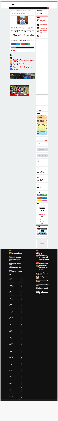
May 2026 (16, 279)
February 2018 (16, 396)
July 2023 (16, 319)
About (45, 399)
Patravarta (21, 399)
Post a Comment (13, 50)
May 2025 (16, 293)
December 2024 (16, 299)
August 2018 (16, 389)
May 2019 (16, 378)
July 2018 (16, 390)
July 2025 (16, 291)
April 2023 (16, 323)
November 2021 (16, 343)
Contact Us (48, 399)
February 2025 (16, 297)
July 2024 (16, 305)
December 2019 (16, 370)
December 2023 (16, 313)
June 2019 (16, 377)
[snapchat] (39, 200)
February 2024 (16, 311)
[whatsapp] (46, 1)
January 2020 (16, 369)
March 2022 (16, 338)
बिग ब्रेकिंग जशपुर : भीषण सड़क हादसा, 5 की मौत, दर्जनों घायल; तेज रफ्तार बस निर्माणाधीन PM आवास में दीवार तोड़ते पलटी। (43, 285)
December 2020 (16, 356)
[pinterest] (47, 1)
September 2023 (16, 317)
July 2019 (16, 376)
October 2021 (16, 344)
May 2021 (16, 350)
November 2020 (16, 357)
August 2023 (16, 318)
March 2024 (16, 310)
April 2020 (16, 365)
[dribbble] (44, 200)
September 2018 (16, 388)
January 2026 (16, 284)
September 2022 (16, 331)
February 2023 (16, 325)
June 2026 (16, 278)
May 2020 (16, 364)
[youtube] (44, 195)
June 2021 (16, 349)
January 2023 (16, 326)
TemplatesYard (15, 399)
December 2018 (16, 384)
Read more (40, 123)
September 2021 (16, 345)
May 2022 (16, 336)
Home (11, 10)
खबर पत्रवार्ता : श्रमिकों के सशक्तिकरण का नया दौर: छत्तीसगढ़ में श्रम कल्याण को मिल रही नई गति (41, 129)
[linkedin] (44, 198)
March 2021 (16, 352)
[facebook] (39, 194)
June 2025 (16, 292)
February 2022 (16, 339)
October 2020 (16, 358)
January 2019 (16, 383)
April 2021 (16, 351)
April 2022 (16, 337)
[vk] (44, 197)
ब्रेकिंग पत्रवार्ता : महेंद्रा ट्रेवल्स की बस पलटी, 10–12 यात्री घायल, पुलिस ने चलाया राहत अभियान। (43, 36)
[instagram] (48, 1)
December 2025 (16, 285)
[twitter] (45, 1)
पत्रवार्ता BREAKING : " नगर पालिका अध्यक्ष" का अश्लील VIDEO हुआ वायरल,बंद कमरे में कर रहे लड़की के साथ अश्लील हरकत (44, 253)
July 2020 (16, 362)
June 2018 (16, 391)
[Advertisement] (42, 68)
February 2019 (16, 382)
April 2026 (16, 280)
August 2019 (16, 375)
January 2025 (16, 298)
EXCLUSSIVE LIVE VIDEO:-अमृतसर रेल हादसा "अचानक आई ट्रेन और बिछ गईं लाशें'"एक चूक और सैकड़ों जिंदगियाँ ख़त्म (23, 60)
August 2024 (16, 304)
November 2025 (16, 286)
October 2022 (16, 330)
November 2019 (16, 371)
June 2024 (16, 306)
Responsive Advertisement (42, 243)
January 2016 (16, 397)
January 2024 (16, 312)
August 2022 (16, 332)
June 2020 (16, 363)
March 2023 (16, 324)
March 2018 (16, 395)
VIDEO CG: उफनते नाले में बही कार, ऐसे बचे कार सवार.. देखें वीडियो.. (19, 63)
